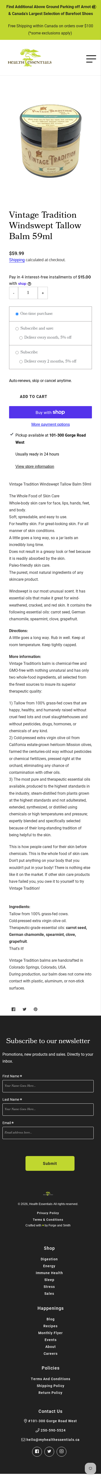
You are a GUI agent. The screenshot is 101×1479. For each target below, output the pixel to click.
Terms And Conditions (50, 1378)
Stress (49, 1286)
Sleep (49, 1279)
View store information (34, 466)
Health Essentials (40, 1204)
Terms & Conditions (48, 1219)
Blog (51, 1319)
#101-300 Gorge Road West (52, 1421)
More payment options (50, 424)
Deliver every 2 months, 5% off (49, 361)
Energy (49, 1266)
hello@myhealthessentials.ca (53, 1439)
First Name (12, 1076)
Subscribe (28, 352)
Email (8, 1123)
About (50, 1346)
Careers (51, 1353)
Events (51, 1339)
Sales (49, 1293)
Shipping (17, 260)
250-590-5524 (53, 1430)
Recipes (50, 1326)
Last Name (12, 1100)
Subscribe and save (36, 328)
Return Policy (50, 1392)
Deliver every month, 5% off (47, 338)
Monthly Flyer (50, 1332)
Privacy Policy (48, 1213)
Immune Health (49, 1272)
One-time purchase (36, 314)
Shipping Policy (50, 1385)
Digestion (49, 1259)
